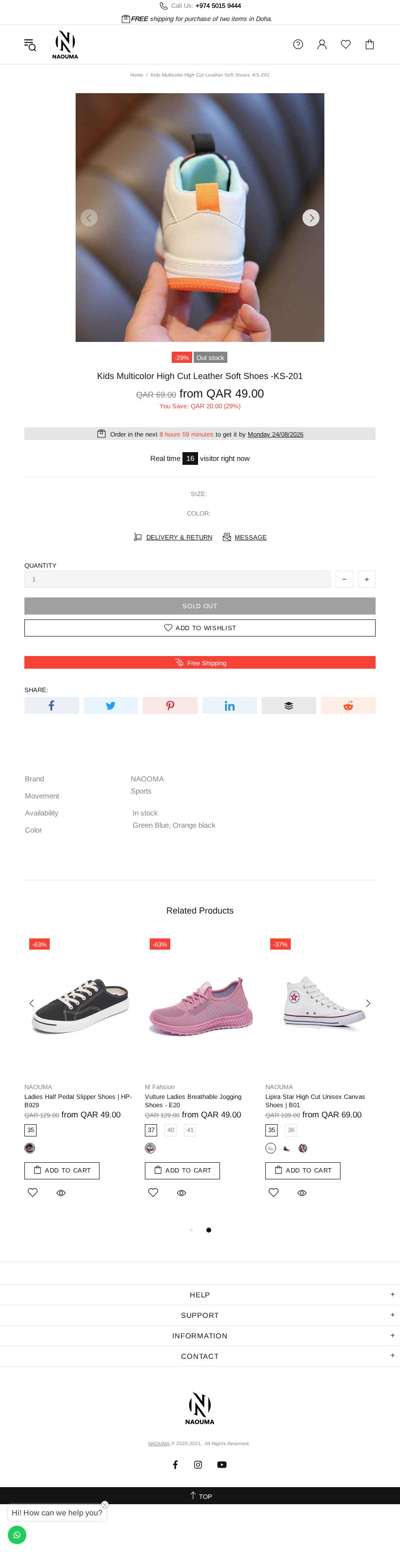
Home (136, 75)
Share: (36, 690)
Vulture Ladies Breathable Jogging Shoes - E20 (193, 1101)
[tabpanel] (80, 1079)
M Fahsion (160, 1087)
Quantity (40, 565)
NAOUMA (65, 44)
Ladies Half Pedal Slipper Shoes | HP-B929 (78, 1101)
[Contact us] (17, 1535)
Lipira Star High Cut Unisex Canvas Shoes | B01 (315, 1101)
